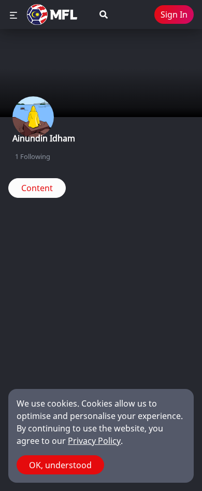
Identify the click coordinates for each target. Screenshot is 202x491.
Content (37, 188)
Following (32, 156)
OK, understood (60, 465)
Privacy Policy (94, 440)
